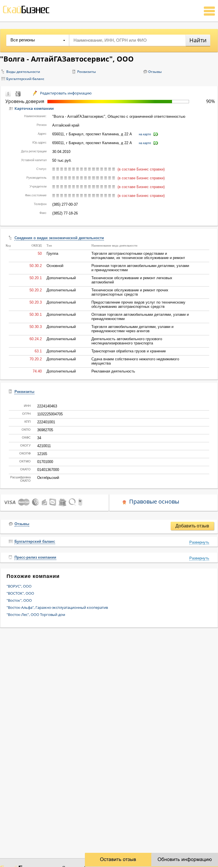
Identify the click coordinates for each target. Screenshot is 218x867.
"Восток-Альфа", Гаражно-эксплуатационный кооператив (57, 607)
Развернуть (199, 542)
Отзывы (155, 71)
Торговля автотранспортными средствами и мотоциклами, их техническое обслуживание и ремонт (138, 255)
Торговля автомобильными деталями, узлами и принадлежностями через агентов (132, 329)
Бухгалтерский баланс (25, 78)
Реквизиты (86, 71)
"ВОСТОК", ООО (20, 593)
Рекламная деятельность (113, 371)
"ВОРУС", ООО (19, 586)
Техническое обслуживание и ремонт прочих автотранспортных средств (129, 292)
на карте (145, 134)
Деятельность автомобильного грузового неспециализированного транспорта (126, 341)
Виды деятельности (23, 71)
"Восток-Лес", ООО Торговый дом (36, 614)
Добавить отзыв (192, 525)
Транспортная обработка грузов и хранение (128, 351)
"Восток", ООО (19, 600)
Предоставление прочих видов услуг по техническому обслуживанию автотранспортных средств (138, 304)
